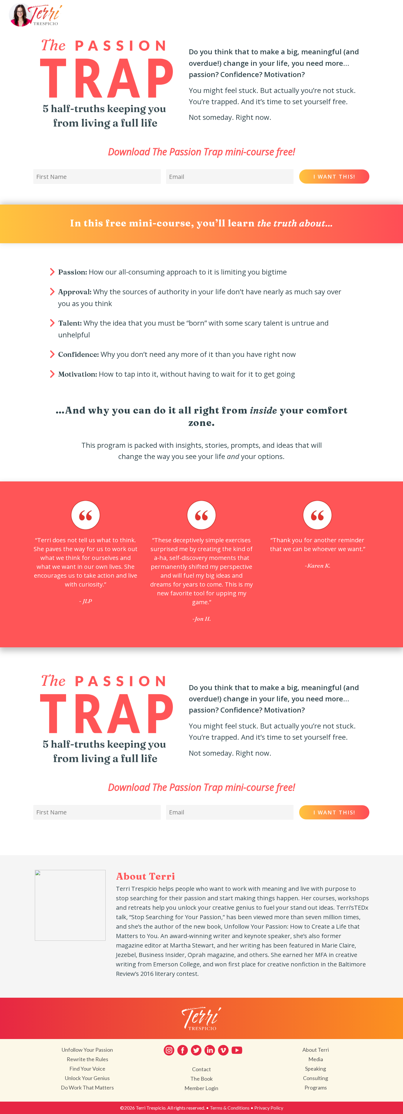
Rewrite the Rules (87, 1059)
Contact (201, 1069)
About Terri (315, 1049)
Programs (315, 1087)
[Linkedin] (210, 1050)
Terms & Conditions (230, 1107)
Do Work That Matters (87, 1087)
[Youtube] (237, 1050)
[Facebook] (182, 1050)
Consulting (315, 1078)
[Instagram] (169, 1050)
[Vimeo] (223, 1050)
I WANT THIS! (334, 176)
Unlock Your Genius (87, 1078)
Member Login (201, 1088)
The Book (201, 1078)
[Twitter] (196, 1050)
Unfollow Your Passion (87, 1049)
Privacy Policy (268, 1107)
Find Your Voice (87, 1068)
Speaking (315, 1068)
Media (315, 1059)
